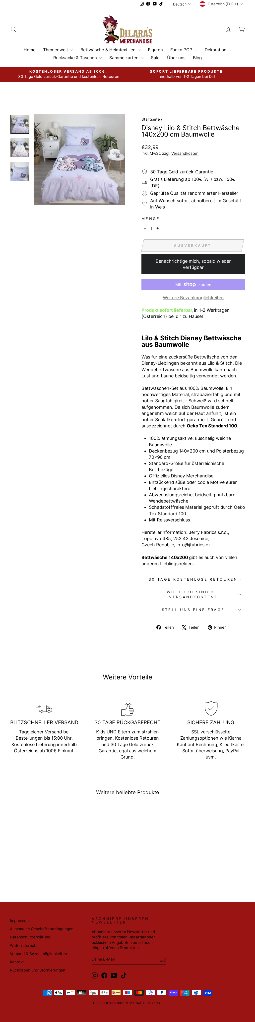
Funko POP (181, 49)
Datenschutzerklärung (30, 937)
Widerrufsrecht (24, 945)
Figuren (155, 49)
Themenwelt (56, 49)
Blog (197, 57)
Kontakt (17, 962)
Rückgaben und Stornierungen (37, 970)
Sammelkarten (124, 57)
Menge (150, 218)
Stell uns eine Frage (193, 610)
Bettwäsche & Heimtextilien (108, 49)
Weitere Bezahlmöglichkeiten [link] (193, 297)
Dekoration (216, 49)
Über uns (176, 57)
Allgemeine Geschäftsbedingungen (41, 928)
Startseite (150, 119)
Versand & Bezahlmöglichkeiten (38, 953)
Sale (155, 57)
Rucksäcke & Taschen (75, 57)
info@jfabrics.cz (194, 544)
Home (30, 49)
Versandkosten (184, 153)
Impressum (20, 920)
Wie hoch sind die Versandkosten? (193, 594)
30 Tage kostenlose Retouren (193, 579)
